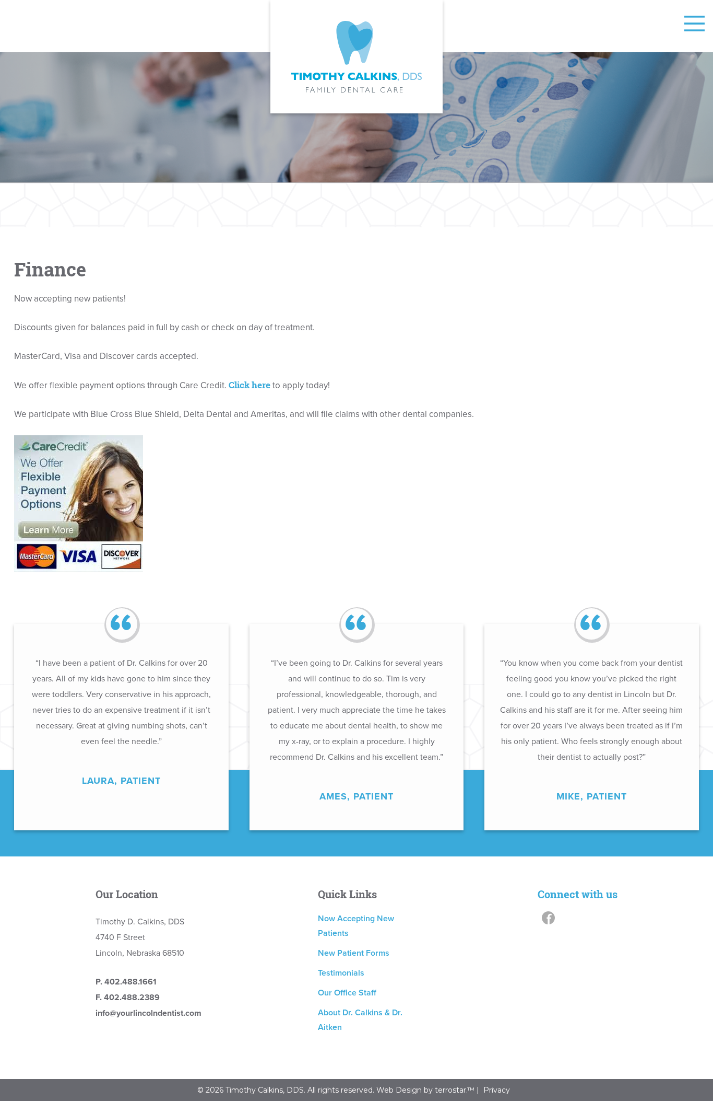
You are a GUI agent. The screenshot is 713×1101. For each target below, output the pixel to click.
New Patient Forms (353, 953)
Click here (249, 385)
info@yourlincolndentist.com (148, 1013)
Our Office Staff (347, 993)
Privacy (496, 1090)
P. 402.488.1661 (126, 982)
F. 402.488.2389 (128, 997)
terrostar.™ (456, 1090)
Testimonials (341, 973)
